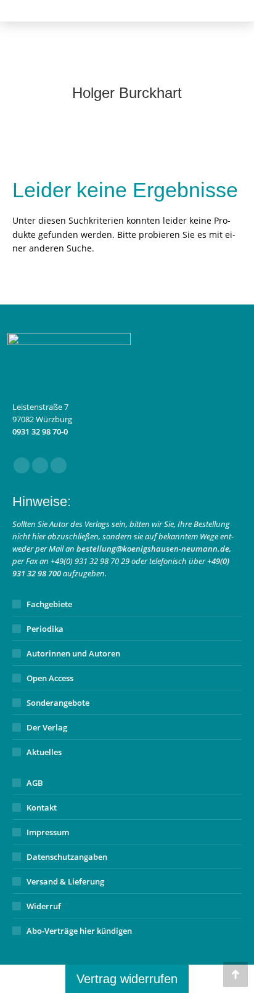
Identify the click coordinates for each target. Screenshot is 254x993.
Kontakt (42, 807)
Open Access (50, 678)
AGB (35, 782)
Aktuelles (44, 752)
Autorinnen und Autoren (73, 653)
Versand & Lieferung (65, 881)
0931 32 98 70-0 (40, 431)
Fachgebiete (49, 604)
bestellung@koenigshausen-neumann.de (152, 548)
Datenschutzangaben (67, 856)
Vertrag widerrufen (127, 979)
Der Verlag (47, 727)
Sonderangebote (58, 702)
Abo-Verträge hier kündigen (79, 930)
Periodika (45, 628)
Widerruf (44, 906)
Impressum (48, 832)
